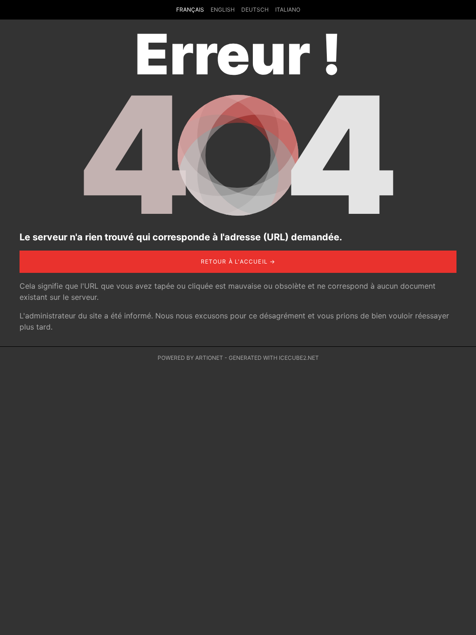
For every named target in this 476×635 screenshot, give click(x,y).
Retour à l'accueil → (238, 261)
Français (190, 9)
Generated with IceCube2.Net (274, 357)
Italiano (287, 9)
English (223, 9)
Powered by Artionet (190, 357)
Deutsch (255, 9)
